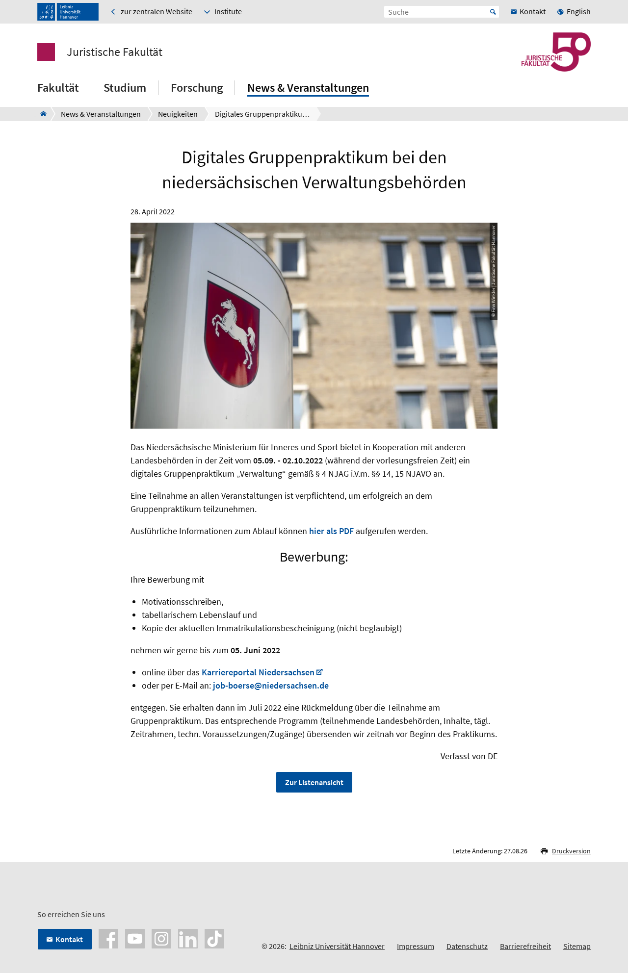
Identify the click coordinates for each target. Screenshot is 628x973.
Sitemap (577, 946)
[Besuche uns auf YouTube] (135, 938)
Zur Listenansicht (314, 782)
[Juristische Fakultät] (40, 114)
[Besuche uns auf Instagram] (161, 938)
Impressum (415, 946)
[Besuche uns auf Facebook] (108, 938)
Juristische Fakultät (114, 52)
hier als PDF (331, 531)
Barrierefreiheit (525, 946)
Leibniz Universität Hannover (337, 946)
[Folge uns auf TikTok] (214, 938)
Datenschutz (467, 946)
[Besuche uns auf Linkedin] (188, 938)
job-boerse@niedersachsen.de (271, 685)
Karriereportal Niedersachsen (258, 672)
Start (493, 12)
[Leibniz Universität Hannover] (68, 12)
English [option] (579, 11)
